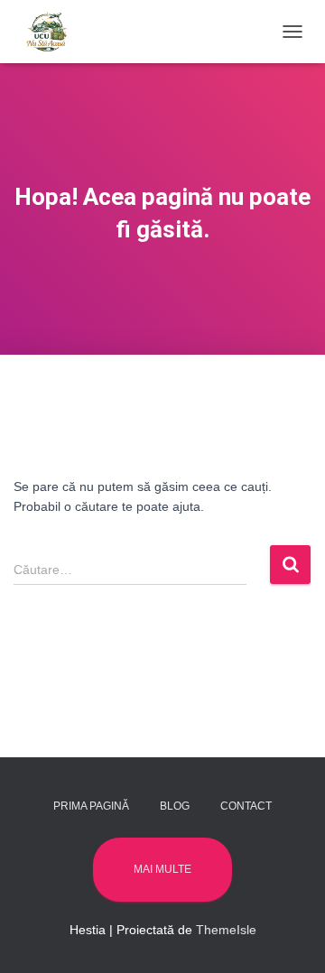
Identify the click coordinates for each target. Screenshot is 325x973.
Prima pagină (91, 806)
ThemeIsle (226, 929)
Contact (246, 806)
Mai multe (162, 869)
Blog (175, 806)
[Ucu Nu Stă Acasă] (54, 31)
